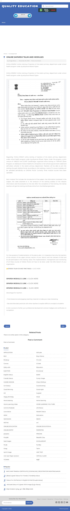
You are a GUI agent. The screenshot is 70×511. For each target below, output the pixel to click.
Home (3, 22)
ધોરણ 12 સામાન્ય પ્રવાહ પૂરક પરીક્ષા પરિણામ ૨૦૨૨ (19, 489)
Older (63, 326)
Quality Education (20, 6)
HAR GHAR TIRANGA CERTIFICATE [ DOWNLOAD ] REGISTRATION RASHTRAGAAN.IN (33, 471)
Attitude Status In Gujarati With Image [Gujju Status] (23, 484)
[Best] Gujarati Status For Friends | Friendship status (23, 476)
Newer (7, 326)
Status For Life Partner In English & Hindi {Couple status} (24, 480)
